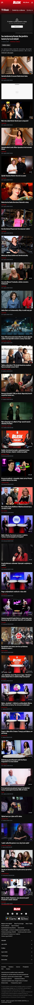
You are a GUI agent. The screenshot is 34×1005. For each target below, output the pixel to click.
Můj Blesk (26, 2)
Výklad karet (4, 818)
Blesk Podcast (5, 454)
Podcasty (3, 679)
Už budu (3, 622)
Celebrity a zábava (15, 41)
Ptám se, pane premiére (7, 539)
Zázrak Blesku (5, 873)
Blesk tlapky (4, 650)
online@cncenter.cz (6, 991)
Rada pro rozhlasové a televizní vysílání (17, 995)
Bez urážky (4, 511)
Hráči (2, 792)
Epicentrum (4, 594)
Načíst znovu (17, 26)
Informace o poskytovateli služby (24, 33)
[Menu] (2, 2)
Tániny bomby (5, 482)
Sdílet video (6, 45)
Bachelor (3, 902)
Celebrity (3, 78)
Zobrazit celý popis (7, 53)
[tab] (6, 10)
